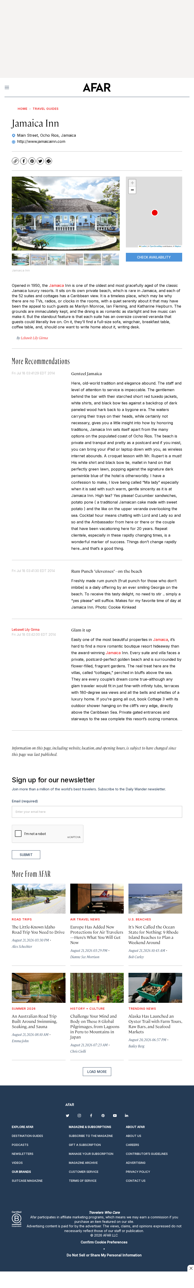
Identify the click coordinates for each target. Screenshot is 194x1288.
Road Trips (22, 919)
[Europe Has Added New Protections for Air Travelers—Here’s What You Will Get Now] (97, 899)
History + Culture (87, 1008)
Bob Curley (136, 956)
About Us (133, 1136)
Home (22, 108)
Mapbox (178, 246)
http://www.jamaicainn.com (41, 141)
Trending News (142, 1008)
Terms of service (83, 1180)
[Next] (112, 213)
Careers (132, 1145)
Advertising (136, 1163)
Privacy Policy (138, 1172)
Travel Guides (46, 108)
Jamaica (56, 285)
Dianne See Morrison (84, 956)
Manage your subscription (91, 1154)
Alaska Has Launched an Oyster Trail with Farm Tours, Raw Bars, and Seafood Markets (155, 1023)
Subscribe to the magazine (91, 1136)
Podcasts (20, 1145)
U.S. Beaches (139, 919)
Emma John (20, 1040)
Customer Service (83, 1172)
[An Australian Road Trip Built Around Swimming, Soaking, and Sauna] (39, 988)
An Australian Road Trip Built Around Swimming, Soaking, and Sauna (34, 1021)
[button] (154, 212)
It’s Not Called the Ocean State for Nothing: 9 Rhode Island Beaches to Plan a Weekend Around (153, 934)
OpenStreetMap (156, 246)
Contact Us (136, 1180)
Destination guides (27, 1136)
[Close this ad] (190, 1268)
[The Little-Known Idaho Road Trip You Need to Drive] (39, 899)
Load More (97, 1072)
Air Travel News (85, 919)
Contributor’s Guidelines (147, 1154)
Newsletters (22, 1154)
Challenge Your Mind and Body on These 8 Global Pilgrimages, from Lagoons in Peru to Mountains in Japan (94, 1026)
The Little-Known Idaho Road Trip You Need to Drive (38, 929)
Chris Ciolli (78, 1051)
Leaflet (143, 246)
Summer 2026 (24, 1008)
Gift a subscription (85, 1145)
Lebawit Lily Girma (26, 629)
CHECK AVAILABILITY (154, 257)
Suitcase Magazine (27, 1180)
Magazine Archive (83, 1163)
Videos (17, 1163)
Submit (26, 855)
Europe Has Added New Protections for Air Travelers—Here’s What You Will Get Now (96, 934)
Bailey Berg (136, 1046)
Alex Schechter (22, 946)
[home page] (96, 87)
